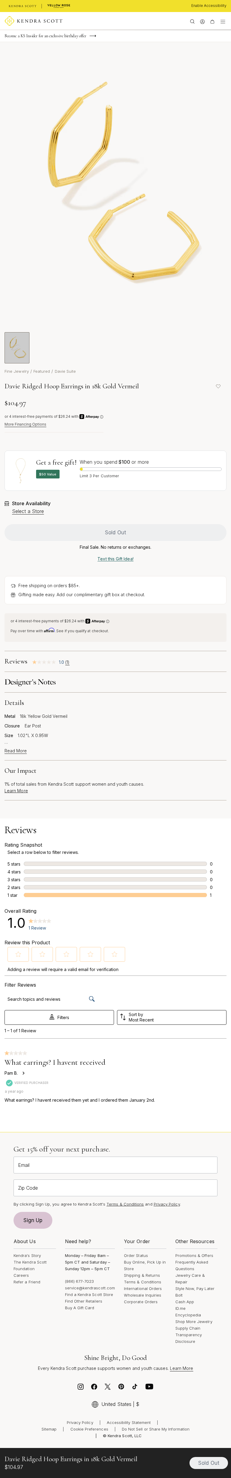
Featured (41, 371)
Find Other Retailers (83, 1301)
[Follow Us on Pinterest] (121, 1388)
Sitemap (49, 1429)
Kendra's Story (27, 1255)
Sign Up (33, 1220)
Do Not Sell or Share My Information (155, 1429)
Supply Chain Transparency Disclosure (188, 1335)
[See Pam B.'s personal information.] (23, 1073)
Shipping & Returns (142, 1275)
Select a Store (28, 511)
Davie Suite (65, 371)
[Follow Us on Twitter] (108, 1388)
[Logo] (34, 21)
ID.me (180, 1308)
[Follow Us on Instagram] (81, 1388)
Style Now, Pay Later (194, 1288)
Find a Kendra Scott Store (89, 1294)
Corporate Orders (141, 1301)
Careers (21, 1275)
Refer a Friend (27, 1281)
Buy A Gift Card (79, 1307)
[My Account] (202, 21)
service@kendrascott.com (90, 1287)
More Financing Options (25, 424)
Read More (16, 750)
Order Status (136, 1255)
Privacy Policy (167, 1204)
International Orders (143, 1288)
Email (23, 1165)
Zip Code (28, 1188)
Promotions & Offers (194, 1255)
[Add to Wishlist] (218, 386)
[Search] (192, 21)
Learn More (16, 790)
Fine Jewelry (17, 371)
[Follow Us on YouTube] (149, 1388)
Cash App (184, 1301)
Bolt (179, 1295)
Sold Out (115, 533)
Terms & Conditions (142, 1281)
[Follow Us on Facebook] (94, 1388)
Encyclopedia (188, 1315)
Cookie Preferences (89, 1429)
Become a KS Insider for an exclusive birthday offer (45, 35)
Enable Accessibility (208, 5)
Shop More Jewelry (193, 1321)
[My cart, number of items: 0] (212, 21)
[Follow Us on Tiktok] (135, 1388)
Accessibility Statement (129, 1422)
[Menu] (223, 21)
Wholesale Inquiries (142, 1295)
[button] (18, 954)
